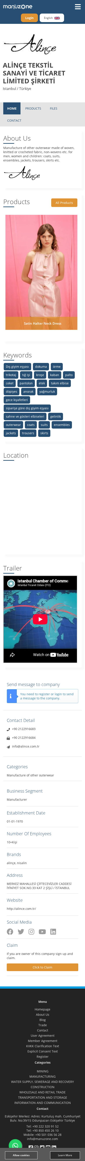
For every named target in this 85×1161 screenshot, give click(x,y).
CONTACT (14, 120)
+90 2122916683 (24, 729)
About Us (42, 1014)
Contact (42, 1030)
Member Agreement (42, 1041)
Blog (42, 1020)
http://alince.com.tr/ (21, 909)
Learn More (65, 1155)
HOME (12, 108)
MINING (42, 1071)
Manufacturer (17, 799)
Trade (42, 1025)
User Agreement (42, 1035)
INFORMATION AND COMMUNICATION (42, 1103)
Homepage (42, 1009)
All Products (64, 203)
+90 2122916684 (24, 737)
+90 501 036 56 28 (48, 1135)
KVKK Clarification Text (42, 1046)
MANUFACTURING (42, 1076)
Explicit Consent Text (42, 1051)
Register (43, 1056)
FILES (53, 108)
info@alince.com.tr (25, 746)
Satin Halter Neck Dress (42, 323)
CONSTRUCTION (42, 1087)
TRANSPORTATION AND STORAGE (42, 1097)
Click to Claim (42, 967)
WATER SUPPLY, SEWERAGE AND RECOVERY (42, 1082)
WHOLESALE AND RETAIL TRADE (42, 1092)
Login (29, 18)
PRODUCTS (33, 108)
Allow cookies (21, 1155)
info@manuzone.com (42, 1139)
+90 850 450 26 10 (45, 1130)
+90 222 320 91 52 (45, 1126)
